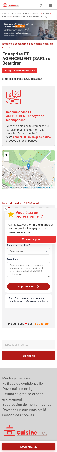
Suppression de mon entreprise (26, 404)
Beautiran (6, 16)
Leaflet (11, 187)
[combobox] (27, 251)
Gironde (46, 13)
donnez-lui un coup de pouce (32, 137)
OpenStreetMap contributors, (35, 187)
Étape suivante (26, 286)
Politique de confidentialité (22, 383)
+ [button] (6, 154)
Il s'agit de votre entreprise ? (20, 70)
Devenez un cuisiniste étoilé (24, 409)
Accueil (5, 13)
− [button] (6, 159)
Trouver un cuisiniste (20, 13)
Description (13, 259)
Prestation (18, 245)
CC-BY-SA (50, 187)
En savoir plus (31, 239)
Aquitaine (36, 13)
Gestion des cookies (18, 414)
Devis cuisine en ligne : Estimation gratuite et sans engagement (22, 394)
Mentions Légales (16, 377)
